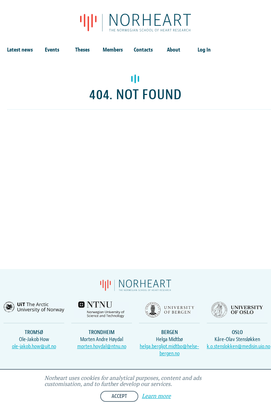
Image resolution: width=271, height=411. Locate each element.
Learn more (156, 396)
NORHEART (135, 22)
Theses (82, 49)
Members (113, 49)
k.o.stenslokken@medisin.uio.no (238, 346)
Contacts (143, 49)
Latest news (20, 49)
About (173, 49)
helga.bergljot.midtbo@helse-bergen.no (169, 350)
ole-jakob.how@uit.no (34, 346)
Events (52, 49)
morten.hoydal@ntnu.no (101, 346)
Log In (204, 49)
